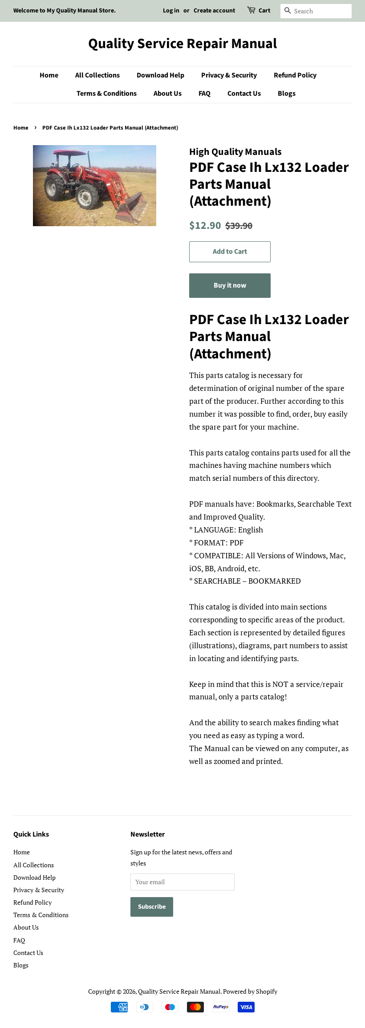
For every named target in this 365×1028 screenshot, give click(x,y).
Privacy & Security (229, 75)
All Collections (97, 75)
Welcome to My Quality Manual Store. (64, 10)
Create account (214, 10)
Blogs (287, 93)
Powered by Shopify (250, 991)
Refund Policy (295, 75)
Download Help (160, 75)
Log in (171, 10)
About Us (168, 93)
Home (49, 75)
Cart (264, 10)
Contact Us (244, 93)
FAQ (205, 93)
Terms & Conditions (107, 93)
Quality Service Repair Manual (182, 43)
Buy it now (230, 285)
